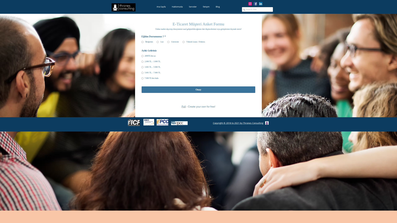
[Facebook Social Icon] (255, 3)
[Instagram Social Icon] (250, 3)
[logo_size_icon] (267, 125)
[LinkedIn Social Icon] (260, 3)
